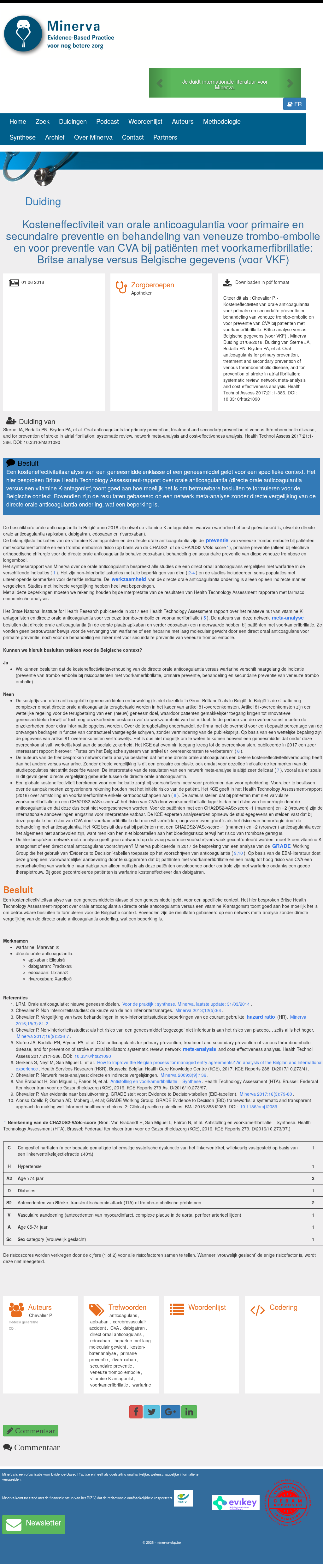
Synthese (22, 136)
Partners (165, 136)
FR (297, 103)
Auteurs (183, 121)
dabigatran (134, 1328)
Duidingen (73, 121)
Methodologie (222, 121)
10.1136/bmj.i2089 (258, 1106)
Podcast (107, 121)
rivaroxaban (124, 1359)
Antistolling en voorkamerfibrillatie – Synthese (155, 1081)
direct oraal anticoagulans (116, 1334)
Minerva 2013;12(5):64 (198, 1010)
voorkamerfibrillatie (109, 1384)
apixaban (99, 1321)
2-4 (191, 572)
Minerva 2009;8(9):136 (182, 1075)
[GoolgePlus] (170, 1411)
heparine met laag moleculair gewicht (120, 1343)
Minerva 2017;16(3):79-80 (266, 1094)
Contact (133, 136)
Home (17, 121)
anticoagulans (123, 1315)
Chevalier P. (41, 1315)
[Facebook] (136, 1411)
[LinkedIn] (189, 1411)
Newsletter (43, 1522)
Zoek (43, 121)
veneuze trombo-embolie (115, 1372)
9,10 (238, 853)
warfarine (141, 1384)
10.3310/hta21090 (92, 1056)
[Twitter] (152, 1411)
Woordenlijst (145, 121)
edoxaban (100, 1340)
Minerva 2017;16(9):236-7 (43, 1036)
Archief (55, 136)
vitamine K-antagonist (111, 1378)
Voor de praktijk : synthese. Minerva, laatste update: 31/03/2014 (186, 1004)
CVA (114, 1328)
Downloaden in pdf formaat (262, 282)
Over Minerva (93, 136)
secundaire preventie (111, 1366)
